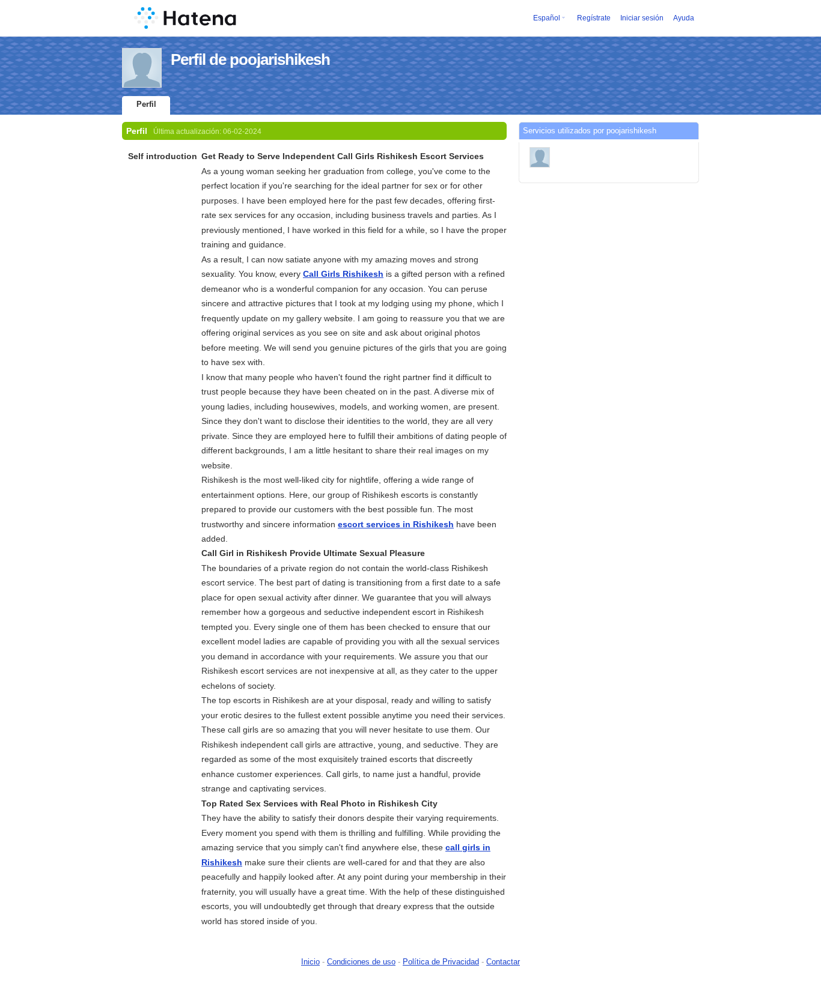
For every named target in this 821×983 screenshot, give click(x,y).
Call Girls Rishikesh (343, 274)
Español (546, 18)
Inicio (310, 961)
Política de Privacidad (441, 961)
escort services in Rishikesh (396, 524)
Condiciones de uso (361, 961)
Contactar (503, 961)
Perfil (146, 104)
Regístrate (594, 18)
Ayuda (683, 18)
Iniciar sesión (642, 18)
